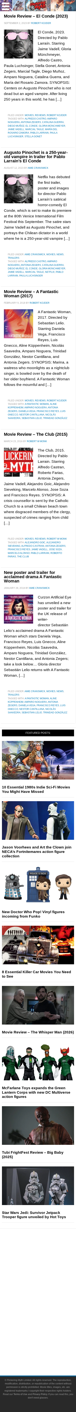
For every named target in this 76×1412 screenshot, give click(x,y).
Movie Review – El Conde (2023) (36, 16)
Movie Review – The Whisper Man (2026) (38, 1032)
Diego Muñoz (16, 126)
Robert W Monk (57, 538)
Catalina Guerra (53, 122)
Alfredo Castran (32, 546)
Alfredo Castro (35, 118)
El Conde (32, 126)
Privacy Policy (40, 1394)
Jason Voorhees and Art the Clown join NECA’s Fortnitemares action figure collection (37, 851)
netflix (50, 272)
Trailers (13, 258)
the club (23, 556)
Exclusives (46, 1284)
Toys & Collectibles (46, 1323)
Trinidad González (55, 418)
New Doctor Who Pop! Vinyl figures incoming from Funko (33, 914)
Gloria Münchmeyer (52, 126)
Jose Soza (55, 549)
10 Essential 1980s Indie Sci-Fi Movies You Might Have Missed (36, 789)
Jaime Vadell (16, 129)
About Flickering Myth (46, 1342)
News (60, 254)
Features (45, 1265)
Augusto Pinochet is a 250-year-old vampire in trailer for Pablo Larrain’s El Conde (36, 156)
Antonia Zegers (31, 122)
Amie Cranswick (35, 254)
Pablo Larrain (39, 132)
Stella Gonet (33, 136)
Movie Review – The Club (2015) (35, 434)
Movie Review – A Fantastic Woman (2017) (31, 293)
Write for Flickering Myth (46, 1356)
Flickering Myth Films (46, 1330)
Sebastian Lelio (32, 418)
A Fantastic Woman (37, 404)
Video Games (45, 1317)
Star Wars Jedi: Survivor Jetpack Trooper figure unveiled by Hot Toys (34, 1215)
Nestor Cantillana (31, 414)
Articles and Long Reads (45, 1270)
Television (45, 1303)
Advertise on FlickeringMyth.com (46, 1349)
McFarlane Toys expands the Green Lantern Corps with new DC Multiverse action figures (36, 1092)
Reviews (40, 115)
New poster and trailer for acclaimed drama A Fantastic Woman (33, 576)
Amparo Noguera (35, 407)
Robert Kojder (57, 115)
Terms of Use (20, 1394)
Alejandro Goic (35, 542)
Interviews (45, 1277)
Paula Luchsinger (31, 275)
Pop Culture (46, 1291)
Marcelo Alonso (19, 553)
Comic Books (46, 1310)
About (46, 1337)
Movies (29, 115)
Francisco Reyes (48, 411)
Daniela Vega (27, 411)
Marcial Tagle (34, 129)
